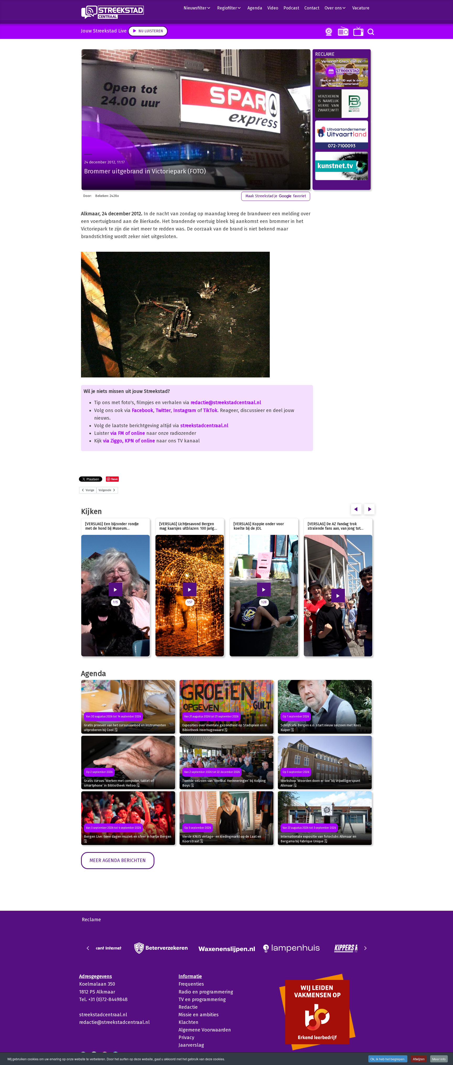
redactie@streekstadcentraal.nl (226, 402)
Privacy (186, 1037)
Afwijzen (419, 1059)
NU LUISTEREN (342, 31)
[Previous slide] (88, 948)
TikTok (210, 410)
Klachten (188, 1022)
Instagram (184, 410)
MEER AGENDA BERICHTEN (118, 860)
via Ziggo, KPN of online (129, 441)
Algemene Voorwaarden (205, 1030)
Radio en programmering (206, 992)
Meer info (439, 1059)
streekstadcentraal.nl (204, 426)
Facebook (142, 410)
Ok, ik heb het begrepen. (387, 1059)
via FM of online (127, 433)
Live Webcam (327, 32)
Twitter (163, 410)
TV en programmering (202, 999)
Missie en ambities (199, 1015)
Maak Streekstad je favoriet (275, 196)
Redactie (188, 1007)
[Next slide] (365, 948)
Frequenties (191, 984)
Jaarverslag (191, 1045)
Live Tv (357, 31)
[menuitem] (199, 8)
